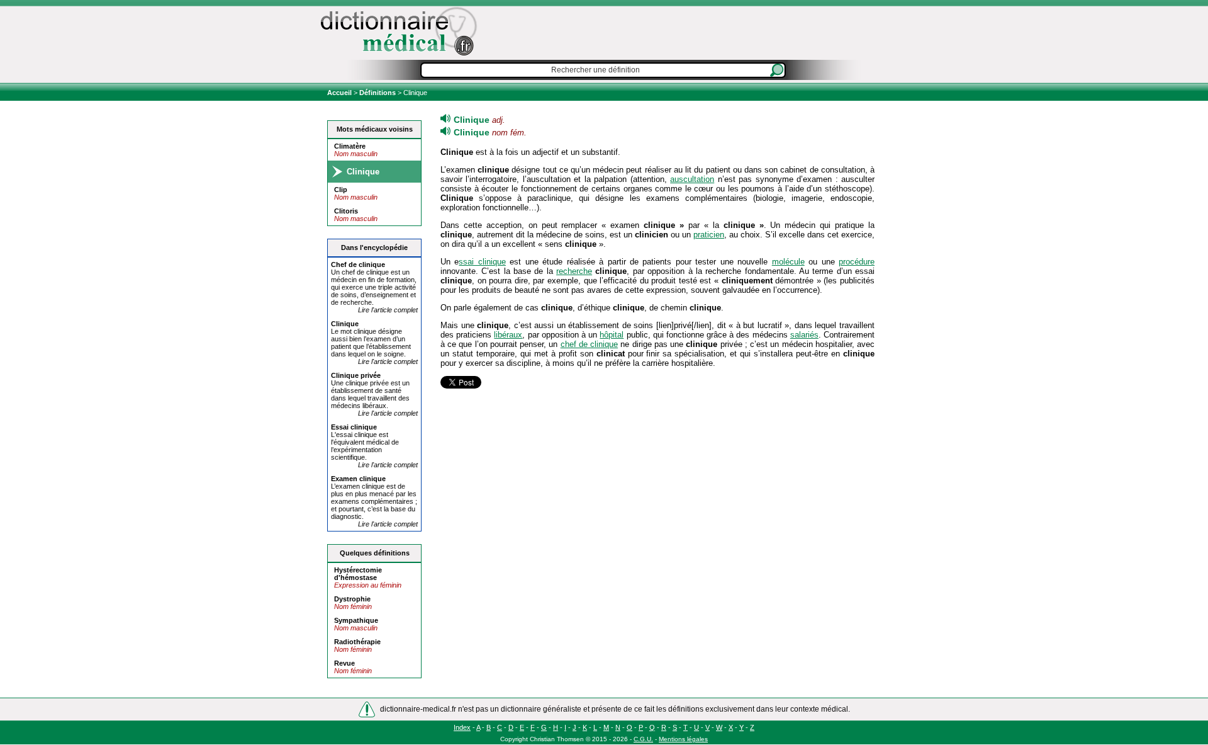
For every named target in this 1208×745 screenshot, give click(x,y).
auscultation (692, 179)
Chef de (358, 264)
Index (462, 727)
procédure (857, 261)
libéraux (508, 334)
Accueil (340, 92)
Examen (358, 478)
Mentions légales (683, 739)
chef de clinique (589, 344)
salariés (804, 334)
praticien (708, 234)
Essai (354, 427)
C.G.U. (643, 739)
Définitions (377, 92)
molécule (788, 261)
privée (356, 375)
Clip (340, 189)
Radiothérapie (357, 641)
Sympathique (356, 620)
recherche (574, 271)
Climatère (350, 146)
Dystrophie (352, 599)
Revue (344, 663)
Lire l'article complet (388, 310)
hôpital (612, 334)
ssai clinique (482, 261)
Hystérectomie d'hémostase (358, 573)
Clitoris (346, 211)
